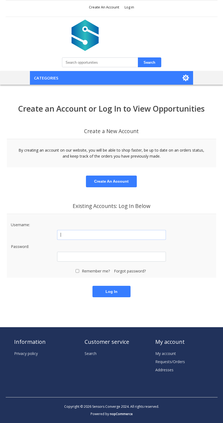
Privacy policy (26, 353)
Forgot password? (130, 271)
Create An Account (104, 7)
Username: (20, 224)
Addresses (164, 369)
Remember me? (96, 271)
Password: (20, 246)
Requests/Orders (170, 361)
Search (149, 62)
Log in (129, 7)
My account (165, 353)
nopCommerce (121, 414)
